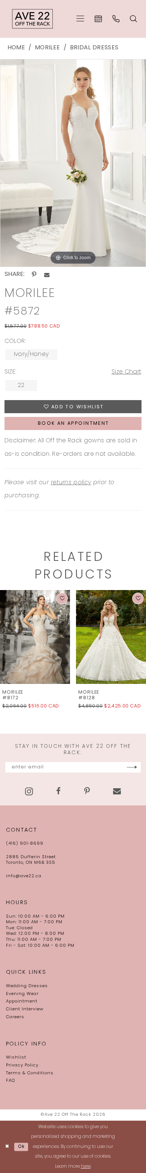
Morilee (47, 48)
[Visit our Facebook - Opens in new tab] (58, 791)
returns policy (71, 483)
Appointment (21, 1001)
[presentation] (35, 637)
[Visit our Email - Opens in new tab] (117, 791)
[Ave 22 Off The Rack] (32, 18)
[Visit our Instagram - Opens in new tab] (29, 791)
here (86, 1166)
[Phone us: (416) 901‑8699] (116, 18)
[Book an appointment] (98, 18)
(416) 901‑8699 (24, 843)
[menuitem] (80, 19)
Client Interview (24, 1009)
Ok (21, 1147)
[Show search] (134, 18)
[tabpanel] (73, 163)
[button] (80, 19)
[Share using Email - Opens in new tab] (46, 274)
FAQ (10, 1080)
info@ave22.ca (24, 876)
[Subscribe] (132, 767)
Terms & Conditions (30, 1073)
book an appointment (73, 423)
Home (16, 48)
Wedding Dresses (27, 986)
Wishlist (16, 1057)
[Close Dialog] (7, 1146)
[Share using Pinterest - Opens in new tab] (34, 274)
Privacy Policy (22, 1065)
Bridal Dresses (94, 48)
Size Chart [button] (126, 372)
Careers (15, 1017)
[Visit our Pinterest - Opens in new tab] (87, 791)
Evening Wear (22, 994)
